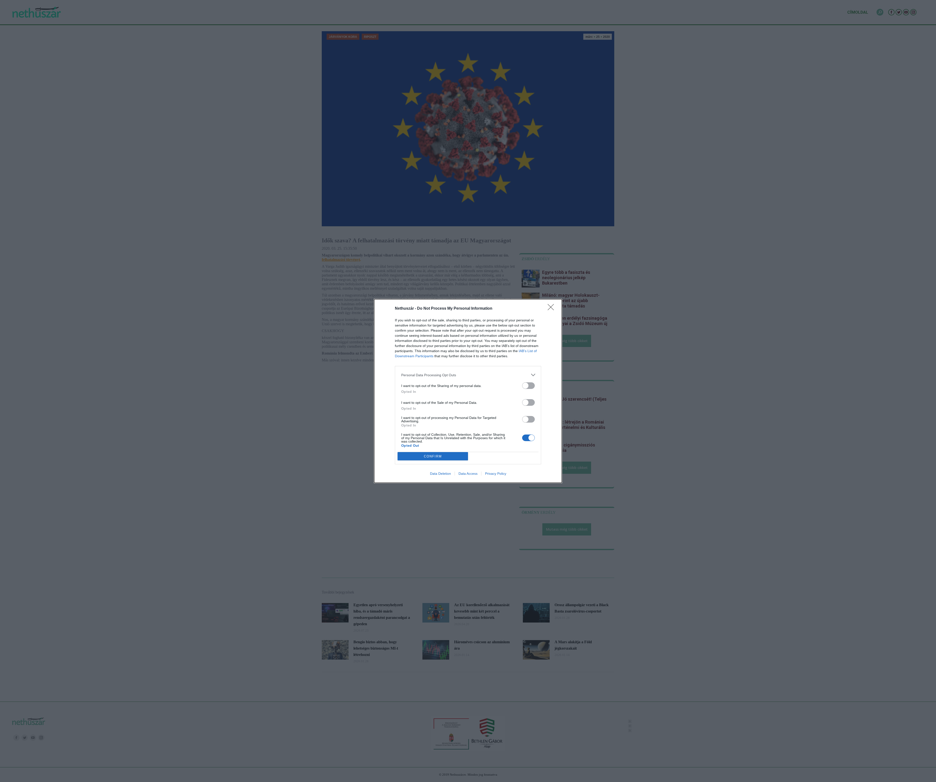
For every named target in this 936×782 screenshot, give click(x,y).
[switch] (528, 385)
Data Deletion (440, 473)
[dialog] (468, 391)
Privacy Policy (495, 473)
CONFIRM (433, 456)
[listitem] (468, 374)
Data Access (468, 473)
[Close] (552, 308)
